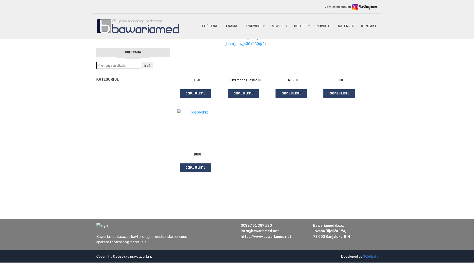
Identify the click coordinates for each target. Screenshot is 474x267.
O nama (231, 26)
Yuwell (277, 26)
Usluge (300, 26)
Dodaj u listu (195, 93)
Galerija (346, 26)
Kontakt (369, 26)
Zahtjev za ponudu (338, 7)
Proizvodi (253, 26)
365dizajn (370, 256)
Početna (209, 26)
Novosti (323, 26)
